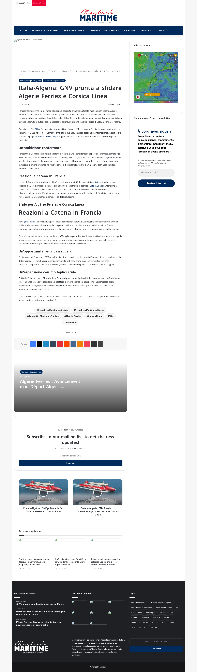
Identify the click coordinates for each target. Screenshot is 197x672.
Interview (95, 30)
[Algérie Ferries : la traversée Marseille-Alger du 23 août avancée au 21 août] (80, 626)
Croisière (162, 612)
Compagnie (150, 612)
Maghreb (134, 617)
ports (161, 622)
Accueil (24, 30)
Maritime (145, 617)
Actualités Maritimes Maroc (89, 310)
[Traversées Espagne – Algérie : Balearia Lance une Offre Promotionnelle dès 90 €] (106, 547)
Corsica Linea (96, 186)
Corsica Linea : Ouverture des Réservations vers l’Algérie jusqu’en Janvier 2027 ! (34, 562)
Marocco (39, 136)
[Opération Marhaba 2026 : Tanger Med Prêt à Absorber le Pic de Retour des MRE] (98, 605)
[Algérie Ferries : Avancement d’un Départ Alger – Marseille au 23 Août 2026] (80, 616)
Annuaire (146, 30)
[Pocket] (87, 344)
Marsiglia (95, 182)
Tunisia (47, 136)
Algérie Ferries (28, 222)
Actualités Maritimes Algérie (53, 310)
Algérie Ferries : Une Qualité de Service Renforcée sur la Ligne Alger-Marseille (70, 562)
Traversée (153, 627)
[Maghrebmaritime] (98, 16)
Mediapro (104, 667)
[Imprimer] (100, 344)
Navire (166, 617)
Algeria (56, 136)
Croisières (129, 30)
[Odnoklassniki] (80, 344)
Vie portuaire (111, 30)
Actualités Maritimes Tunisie (44, 316)
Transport (171, 622)
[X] (39, 344)
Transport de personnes (45, 30)
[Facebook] (33, 344)
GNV (37, 129)
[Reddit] (67, 344)
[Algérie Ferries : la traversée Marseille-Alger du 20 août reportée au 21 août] (116, 616)
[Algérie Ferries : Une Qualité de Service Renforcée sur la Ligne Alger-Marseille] (70, 547)
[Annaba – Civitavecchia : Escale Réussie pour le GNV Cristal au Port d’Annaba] (98, 616)
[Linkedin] (46, 344)
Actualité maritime (138, 602)
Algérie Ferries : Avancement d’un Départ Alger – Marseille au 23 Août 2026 (50, 387)
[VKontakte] (73, 344)
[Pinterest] (60, 344)
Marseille (71, 322)
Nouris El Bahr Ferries (139, 622)
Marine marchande (74, 30)
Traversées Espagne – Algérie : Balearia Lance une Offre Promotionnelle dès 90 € (106, 562)
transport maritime (138, 627)
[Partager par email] (94, 344)
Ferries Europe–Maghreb (59, 71)
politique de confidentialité (148, 163)
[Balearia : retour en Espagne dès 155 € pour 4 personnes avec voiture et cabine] (98, 626)
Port (153, 622)
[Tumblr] (53, 344)
